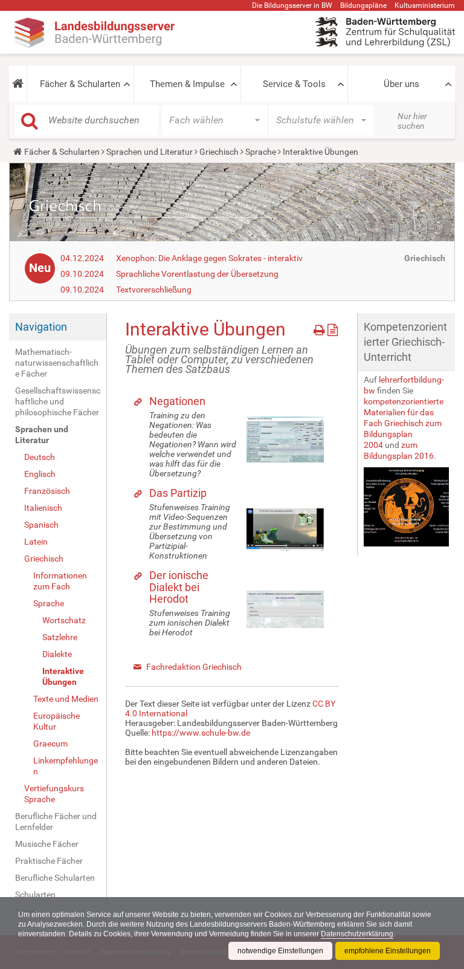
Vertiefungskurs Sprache (54, 793)
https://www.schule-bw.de (201, 732)
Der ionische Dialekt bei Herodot (178, 587)
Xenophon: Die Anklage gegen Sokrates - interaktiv (209, 258)
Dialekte (57, 654)
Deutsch (39, 457)
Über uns (401, 84)
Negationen (177, 401)
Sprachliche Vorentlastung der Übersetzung (197, 274)
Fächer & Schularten (80, 84)
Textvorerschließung (154, 289)
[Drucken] (320, 328)
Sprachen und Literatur (149, 152)
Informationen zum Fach (60, 581)
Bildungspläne (363, 5)
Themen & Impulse (187, 84)
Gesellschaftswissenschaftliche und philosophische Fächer (57, 401)
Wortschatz (64, 620)
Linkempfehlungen (65, 766)
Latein (36, 541)
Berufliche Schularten (55, 878)
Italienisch (43, 508)
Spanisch (41, 525)
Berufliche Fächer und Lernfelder (56, 821)
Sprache (260, 152)
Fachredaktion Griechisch (194, 667)
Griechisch (219, 152)
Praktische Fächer (49, 861)
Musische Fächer (47, 844)
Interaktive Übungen (63, 676)
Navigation (41, 326)
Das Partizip (178, 493)
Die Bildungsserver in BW (292, 5)
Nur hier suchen (412, 121)
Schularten (35, 894)
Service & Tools (294, 84)
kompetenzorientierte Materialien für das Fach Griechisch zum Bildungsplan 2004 (403, 423)
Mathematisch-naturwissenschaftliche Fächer (56, 362)
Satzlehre (59, 637)
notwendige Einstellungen (280, 951)
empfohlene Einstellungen (387, 951)
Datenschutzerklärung (357, 934)
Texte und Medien (65, 699)
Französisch (47, 491)
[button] (18, 84)
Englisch (40, 474)
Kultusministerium (425, 5)
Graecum (50, 743)
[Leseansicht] (332, 328)
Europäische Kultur (56, 721)
